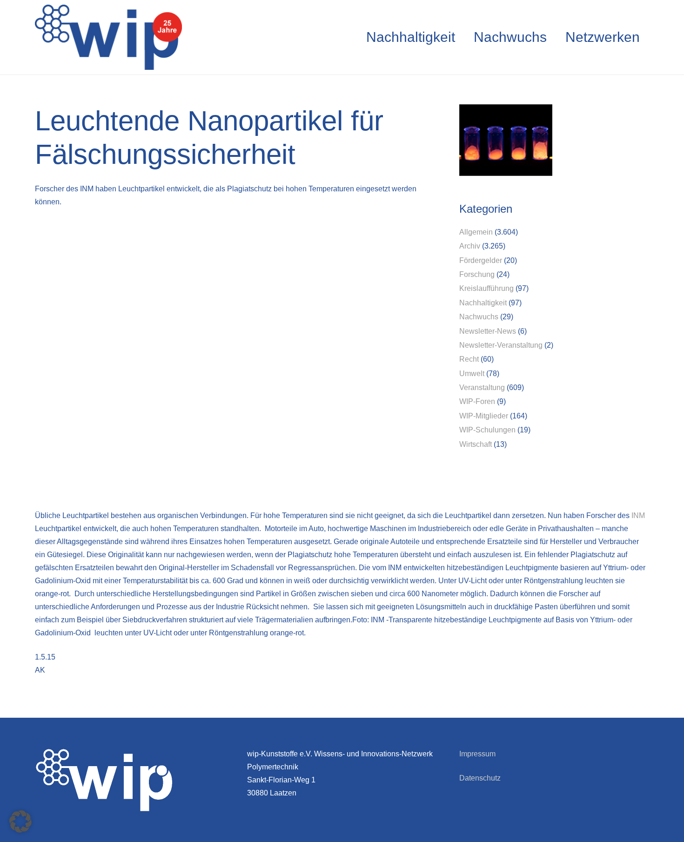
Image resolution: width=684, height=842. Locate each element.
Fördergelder (480, 260)
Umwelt (471, 373)
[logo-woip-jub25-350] (108, 37)
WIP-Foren (477, 401)
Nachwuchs (478, 317)
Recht (469, 359)
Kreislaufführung (486, 288)
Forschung (477, 274)
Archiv (469, 246)
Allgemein (476, 232)
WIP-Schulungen (487, 430)
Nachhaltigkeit (483, 303)
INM (638, 515)
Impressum (477, 754)
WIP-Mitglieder (483, 416)
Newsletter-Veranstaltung (501, 345)
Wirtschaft (475, 444)
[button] (20, 821)
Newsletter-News (487, 331)
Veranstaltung (482, 387)
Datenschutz (480, 778)
